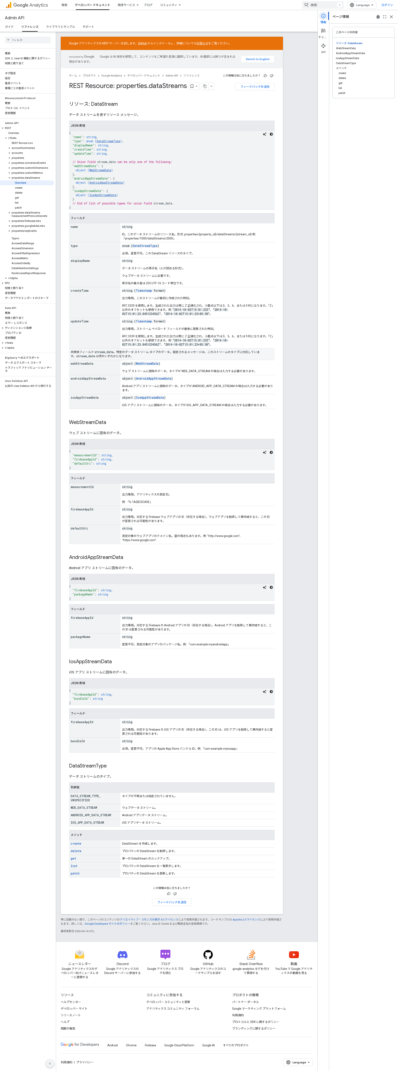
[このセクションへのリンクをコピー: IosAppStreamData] (116, 661)
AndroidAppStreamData (106, 183)
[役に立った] (265, 76)
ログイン (387, 5)
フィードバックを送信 (254, 87)
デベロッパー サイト (74, 1008)
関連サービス (126, 5)
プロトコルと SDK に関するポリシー (255, 1022)
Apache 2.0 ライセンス (246, 919)
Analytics (38, 5)
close (391, 16)
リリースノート (71, 1015)
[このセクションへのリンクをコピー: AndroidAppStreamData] (127, 557)
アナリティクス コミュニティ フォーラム (172, 1008)
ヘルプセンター (71, 1002)
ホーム (73, 75)
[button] (27, 128)
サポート (88, 27)
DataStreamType (108, 141)
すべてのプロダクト (236, 1045)
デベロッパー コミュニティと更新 (168, 1002)
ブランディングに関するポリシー (253, 1028)
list (74, 866)
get (73, 858)
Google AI (208, 1045)
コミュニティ (168, 5)
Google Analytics (111, 75)
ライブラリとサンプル (60, 27)
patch (75, 873)
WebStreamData (100, 170)
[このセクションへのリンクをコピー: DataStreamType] (111, 766)
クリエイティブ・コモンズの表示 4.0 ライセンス (149, 919)
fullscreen (384, 16)
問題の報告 (68, 1028)
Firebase (150, 1045)
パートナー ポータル (245, 1002)
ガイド (9, 27)
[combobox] (323, 5)
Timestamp (144, 291)
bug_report (378, 16)
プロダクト (89, 75)
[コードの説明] (264, 134)
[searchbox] (28, 40)
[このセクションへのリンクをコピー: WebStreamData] (110, 422)
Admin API (14, 18)
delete (76, 851)
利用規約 (238, 1015)
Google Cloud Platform (179, 1045)
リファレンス (30, 27)
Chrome (131, 1045)
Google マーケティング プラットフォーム (259, 1008)
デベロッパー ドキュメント (92, 5)
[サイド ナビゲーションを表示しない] (50, 1063)
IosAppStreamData (102, 195)
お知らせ (202, 43)
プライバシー (85, 1062)
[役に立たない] (271, 76)
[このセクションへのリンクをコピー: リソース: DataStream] (122, 104)
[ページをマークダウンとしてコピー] (205, 86)
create (76, 843)
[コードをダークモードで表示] (271, 134)
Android (112, 1045)
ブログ (148, 5)
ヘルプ (65, 1022)
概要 (64, 5)
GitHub (142, 43)
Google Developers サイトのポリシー (107, 923)
